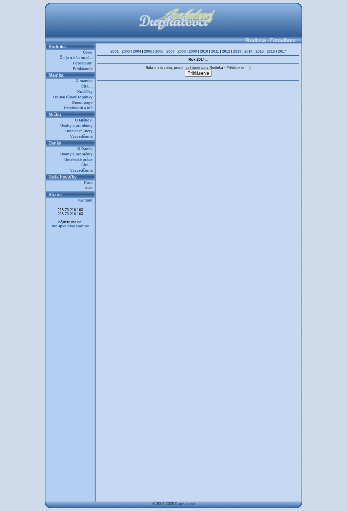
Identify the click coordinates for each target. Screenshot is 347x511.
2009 (193, 51)
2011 (215, 51)
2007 (170, 51)
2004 (137, 51)
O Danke (86, 149)
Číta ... (88, 86)
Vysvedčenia (82, 136)
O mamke (85, 81)
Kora (89, 183)
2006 (159, 51)
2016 (271, 51)
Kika (90, 188)
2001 (114, 51)
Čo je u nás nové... (77, 58)
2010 (204, 51)
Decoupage (83, 102)
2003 (126, 51)
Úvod (89, 52)
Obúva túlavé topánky (74, 97)
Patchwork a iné (79, 108)
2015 (260, 51)
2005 (148, 51)
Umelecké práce (79, 159)
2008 (182, 51)
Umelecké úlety (80, 131)
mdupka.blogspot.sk (70, 226)
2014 (248, 51)
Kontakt (86, 200)
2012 (226, 51)
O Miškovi (85, 120)
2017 (282, 51)
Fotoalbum (84, 63)
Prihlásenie (84, 69)
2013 (237, 51)
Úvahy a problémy (77, 126)
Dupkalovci (185, 503)
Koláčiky (86, 92)
